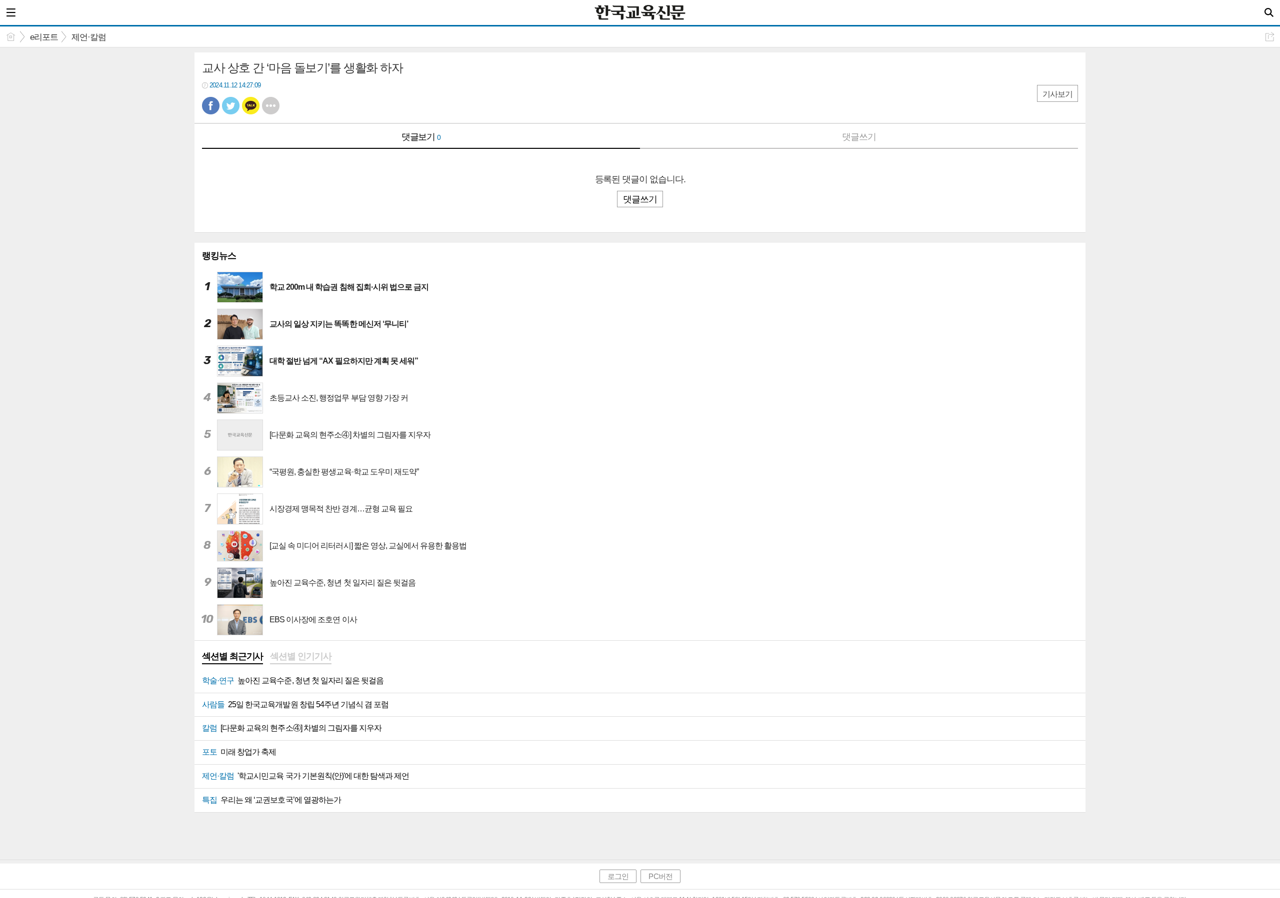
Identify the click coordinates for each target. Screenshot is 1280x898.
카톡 (251, 105)
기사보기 (1057, 94)
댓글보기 (421, 137)
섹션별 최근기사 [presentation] (232, 656)
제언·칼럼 (89, 37)
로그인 (618, 876)
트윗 (231, 105)
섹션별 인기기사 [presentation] (300, 656)
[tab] (232, 657)
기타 (271, 105)
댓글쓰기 (859, 137)
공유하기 (1270, 36)
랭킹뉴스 (219, 256)
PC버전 (660, 876)
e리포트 (44, 37)
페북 (211, 105)
